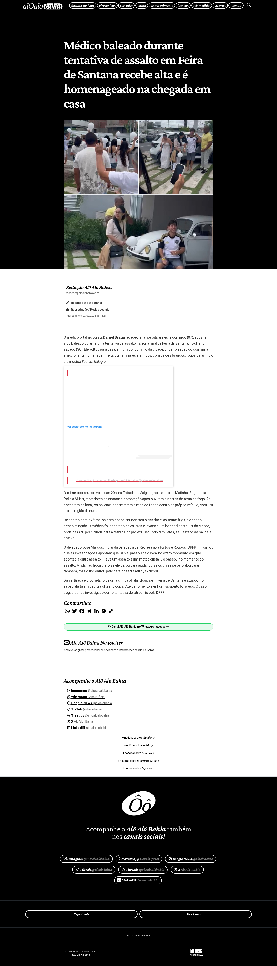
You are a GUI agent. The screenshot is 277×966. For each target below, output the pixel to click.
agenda (236, 5)
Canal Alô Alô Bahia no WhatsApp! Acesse (138, 626)
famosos (183, 5)
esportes (220, 5)
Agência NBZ (196, 953)
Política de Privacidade (138, 935)
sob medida (201, 5)
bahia (141, 5)
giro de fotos (107, 5)
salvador (126, 5)
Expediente (81, 914)
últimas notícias (82, 5)
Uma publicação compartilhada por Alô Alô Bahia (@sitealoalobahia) (119, 480)
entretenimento (162, 5)
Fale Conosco (195, 914)
